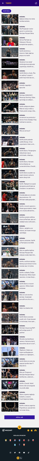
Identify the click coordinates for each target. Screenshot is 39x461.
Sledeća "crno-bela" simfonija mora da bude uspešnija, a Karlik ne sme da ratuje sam (27, 64)
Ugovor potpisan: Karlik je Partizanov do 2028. (27, 241)
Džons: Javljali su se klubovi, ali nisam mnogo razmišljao (28, 230)
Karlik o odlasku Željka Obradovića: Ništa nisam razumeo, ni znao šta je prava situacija (27, 274)
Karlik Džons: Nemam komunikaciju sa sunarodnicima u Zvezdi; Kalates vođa (28, 164)
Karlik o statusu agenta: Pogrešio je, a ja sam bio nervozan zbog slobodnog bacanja (27, 408)
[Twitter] (14, 452)
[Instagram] (10, 452)
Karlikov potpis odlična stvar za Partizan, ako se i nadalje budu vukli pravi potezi (28, 219)
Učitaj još (19, 417)
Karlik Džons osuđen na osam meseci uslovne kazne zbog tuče (27, 175)
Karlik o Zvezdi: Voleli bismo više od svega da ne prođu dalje (27, 385)
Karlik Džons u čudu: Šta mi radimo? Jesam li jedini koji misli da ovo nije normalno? (27, 75)
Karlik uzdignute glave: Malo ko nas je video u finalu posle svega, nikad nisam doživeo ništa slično (28, 108)
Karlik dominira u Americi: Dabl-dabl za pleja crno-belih (26, 53)
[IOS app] (32, 430)
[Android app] (28, 430)
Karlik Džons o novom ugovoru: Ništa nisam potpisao (27, 286)
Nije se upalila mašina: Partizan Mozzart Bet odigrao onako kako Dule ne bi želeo (28, 252)
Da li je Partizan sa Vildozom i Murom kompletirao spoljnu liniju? (26, 42)
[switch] (19, 457)
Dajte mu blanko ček (26, 308)
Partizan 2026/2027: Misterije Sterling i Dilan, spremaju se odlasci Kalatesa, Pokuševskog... (28, 97)
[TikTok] (28, 452)
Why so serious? (25, 131)
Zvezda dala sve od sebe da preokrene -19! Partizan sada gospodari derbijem (27, 197)
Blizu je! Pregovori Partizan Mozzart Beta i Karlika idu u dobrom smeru (27, 374)
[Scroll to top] (19, 427)
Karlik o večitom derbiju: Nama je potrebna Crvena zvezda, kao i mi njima (28, 263)
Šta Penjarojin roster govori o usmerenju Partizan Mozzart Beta (27, 31)
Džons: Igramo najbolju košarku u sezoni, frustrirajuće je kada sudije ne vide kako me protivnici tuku (27, 396)
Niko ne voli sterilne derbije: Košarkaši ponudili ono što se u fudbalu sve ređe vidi (26, 297)
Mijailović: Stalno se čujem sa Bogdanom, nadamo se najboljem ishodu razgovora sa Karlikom (27, 352)
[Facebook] (19, 452)
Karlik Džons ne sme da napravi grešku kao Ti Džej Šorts (27, 363)
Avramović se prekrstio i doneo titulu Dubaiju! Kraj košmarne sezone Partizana (28, 119)
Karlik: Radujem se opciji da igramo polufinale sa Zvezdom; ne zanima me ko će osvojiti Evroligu (28, 186)
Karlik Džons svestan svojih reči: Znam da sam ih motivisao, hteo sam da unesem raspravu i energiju (28, 319)
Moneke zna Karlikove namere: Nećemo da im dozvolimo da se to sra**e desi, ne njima (28, 341)
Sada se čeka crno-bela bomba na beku (27, 20)
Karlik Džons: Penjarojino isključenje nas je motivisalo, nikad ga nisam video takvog (28, 153)
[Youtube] (24, 452)
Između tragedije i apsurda (25, 86)
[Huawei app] (35, 430)
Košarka (22, 16)
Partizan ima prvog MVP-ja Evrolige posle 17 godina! (27, 330)
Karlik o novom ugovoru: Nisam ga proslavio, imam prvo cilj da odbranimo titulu (28, 208)
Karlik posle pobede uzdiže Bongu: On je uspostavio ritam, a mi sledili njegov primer (27, 142)
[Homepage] (36, 3)
